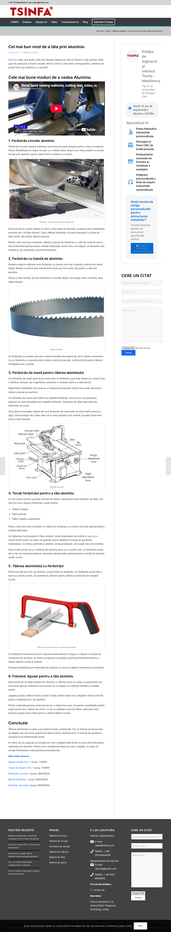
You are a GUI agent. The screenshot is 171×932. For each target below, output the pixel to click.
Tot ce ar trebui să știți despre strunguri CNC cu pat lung (20, 863)
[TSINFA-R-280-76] (31, 11)
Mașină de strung (58, 841)
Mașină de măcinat (59, 851)
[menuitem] (14, 22)
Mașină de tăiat (57, 857)
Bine (140, 926)
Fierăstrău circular (18, 773)
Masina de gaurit (58, 862)
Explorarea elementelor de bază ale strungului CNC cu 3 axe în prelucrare (23, 837)
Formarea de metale (59, 846)
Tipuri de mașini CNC (19, 767)
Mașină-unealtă (31, 52)
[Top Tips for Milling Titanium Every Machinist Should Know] (168, 466)
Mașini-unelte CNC (18, 761)
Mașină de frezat (58, 835)
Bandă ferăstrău (17, 779)
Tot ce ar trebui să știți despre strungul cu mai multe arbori (23, 872)
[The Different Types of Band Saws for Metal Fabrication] (2, 466)
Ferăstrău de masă (18, 785)
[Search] (160, 22)
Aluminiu (12, 59)
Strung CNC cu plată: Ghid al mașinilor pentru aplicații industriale (23, 855)
